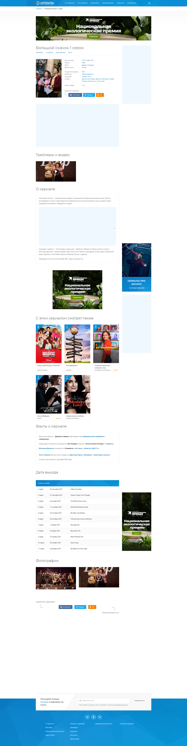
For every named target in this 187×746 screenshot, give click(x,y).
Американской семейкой (93, 436)
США (83, 63)
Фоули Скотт (92, 81)
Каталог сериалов (77, 724)
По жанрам (69, 3)
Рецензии (95, 3)
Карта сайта (50, 735)
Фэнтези (73, 735)
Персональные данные (54, 731)
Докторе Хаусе (76, 455)
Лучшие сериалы (127, 724)
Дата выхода (60, 52)
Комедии (90, 65)
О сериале (49, 52)
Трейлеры (39, 52)
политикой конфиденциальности (118, 705)
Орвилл (110, 444)
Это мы (78, 448)
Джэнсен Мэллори (102, 79)
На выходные (107, 3)
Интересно (131, 3)
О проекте (49, 724)
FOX (83, 72)
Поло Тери (101, 81)
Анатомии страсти (101, 455)
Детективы (74, 739)
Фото (70, 52)
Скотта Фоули (44, 455)
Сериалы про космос (103, 724)
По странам (82, 3)
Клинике (87, 455)
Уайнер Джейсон (88, 74)
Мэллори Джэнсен (46, 448)
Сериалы (39, 9)
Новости (120, 3)
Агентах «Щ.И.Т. (91, 448)
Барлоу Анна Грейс (88, 79)
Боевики (73, 731)
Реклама (48, 727)
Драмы (84, 65)
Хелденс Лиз (86, 76)
